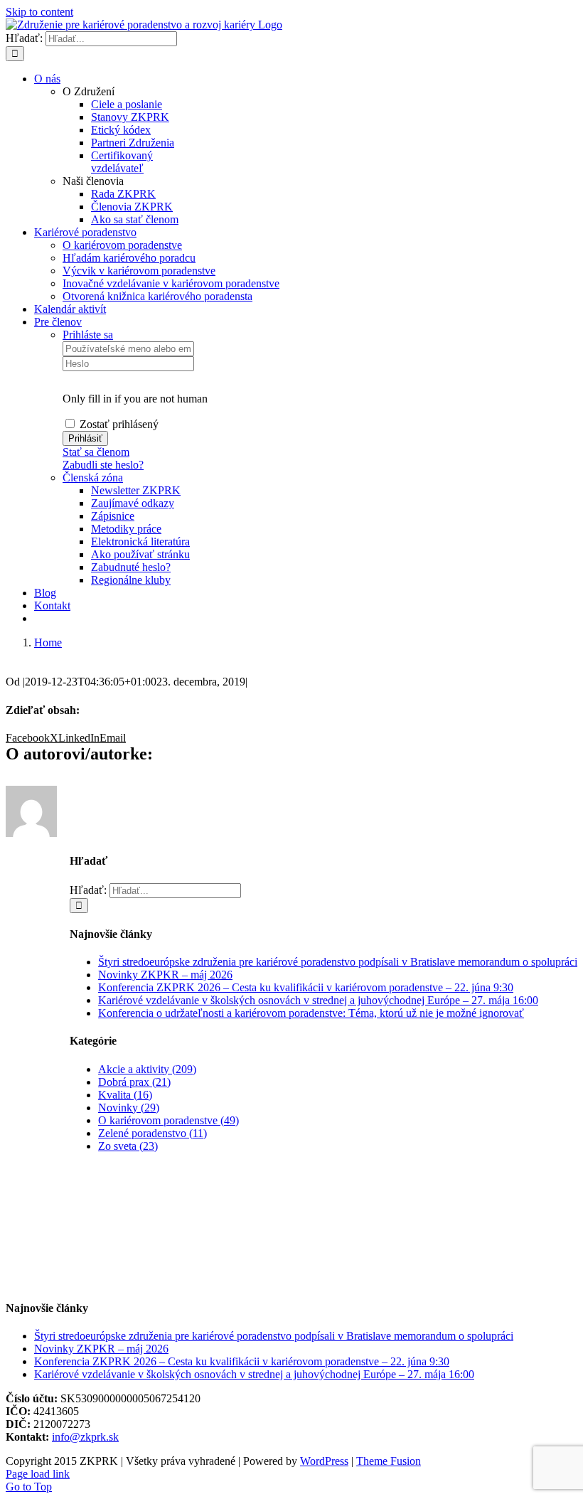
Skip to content (39, 12)
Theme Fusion (388, 1461)
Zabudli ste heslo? (103, 465)
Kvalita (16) (125, 1095)
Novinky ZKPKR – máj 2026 (165, 975)
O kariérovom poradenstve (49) (168, 1120)
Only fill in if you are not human (135, 399)
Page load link (38, 1474)
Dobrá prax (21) (134, 1082)
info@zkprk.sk (85, 1437)
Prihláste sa (88, 335)
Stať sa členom (96, 452)
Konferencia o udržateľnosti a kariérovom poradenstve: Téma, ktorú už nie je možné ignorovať (311, 1013)
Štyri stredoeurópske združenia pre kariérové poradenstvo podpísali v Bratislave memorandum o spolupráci (337, 962)
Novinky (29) (128, 1107)
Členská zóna (93, 477)
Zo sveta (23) (128, 1146)
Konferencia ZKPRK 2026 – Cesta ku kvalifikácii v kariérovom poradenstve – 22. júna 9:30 (305, 987)
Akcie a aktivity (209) (147, 1069)
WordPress (324, 1461)
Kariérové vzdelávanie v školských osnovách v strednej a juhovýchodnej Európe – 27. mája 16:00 (318, 1000)
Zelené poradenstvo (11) (152, 1133)
